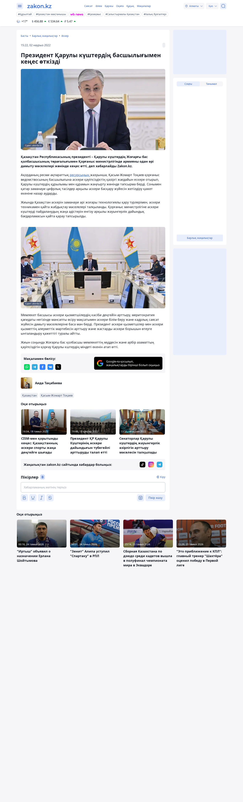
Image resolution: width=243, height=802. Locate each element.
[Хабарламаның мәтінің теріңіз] (93, 487)
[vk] (50, 367)
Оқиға (120, 6)
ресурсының (80, 175)
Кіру (162, 477)
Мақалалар (144, 6)
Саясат (88, 6)
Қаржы (109, 6)
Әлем (99, 6)
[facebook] (42, 367)
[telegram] (34, 367)
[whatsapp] (27, 367)
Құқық (130, 6)
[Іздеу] (223, 6)
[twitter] (58, 367)
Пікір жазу (155, 498)
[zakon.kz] (39, 6)
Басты (24, 35)
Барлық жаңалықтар (45, 35)
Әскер (65, 35)
